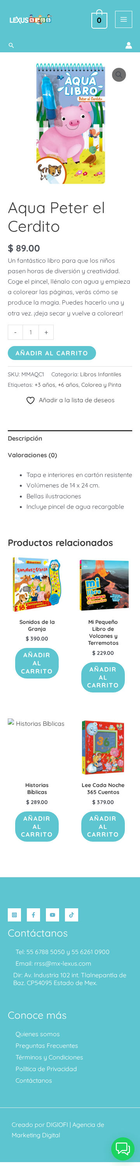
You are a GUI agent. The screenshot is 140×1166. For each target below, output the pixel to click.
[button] (11, 45)
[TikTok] (71, 914)
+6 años (68, 384)
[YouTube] (52, 914)
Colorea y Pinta (101, 384)
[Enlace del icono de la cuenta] (128, 45)
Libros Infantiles (100, 374)
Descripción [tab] (25, 438)
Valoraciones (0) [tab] (32, 455)
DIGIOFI (57, 1124)
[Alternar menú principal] (123, 19)
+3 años (45, 384)
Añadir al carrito (52, 353)
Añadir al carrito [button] (37, 663)
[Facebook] (33, 914)
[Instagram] (14, 914)
